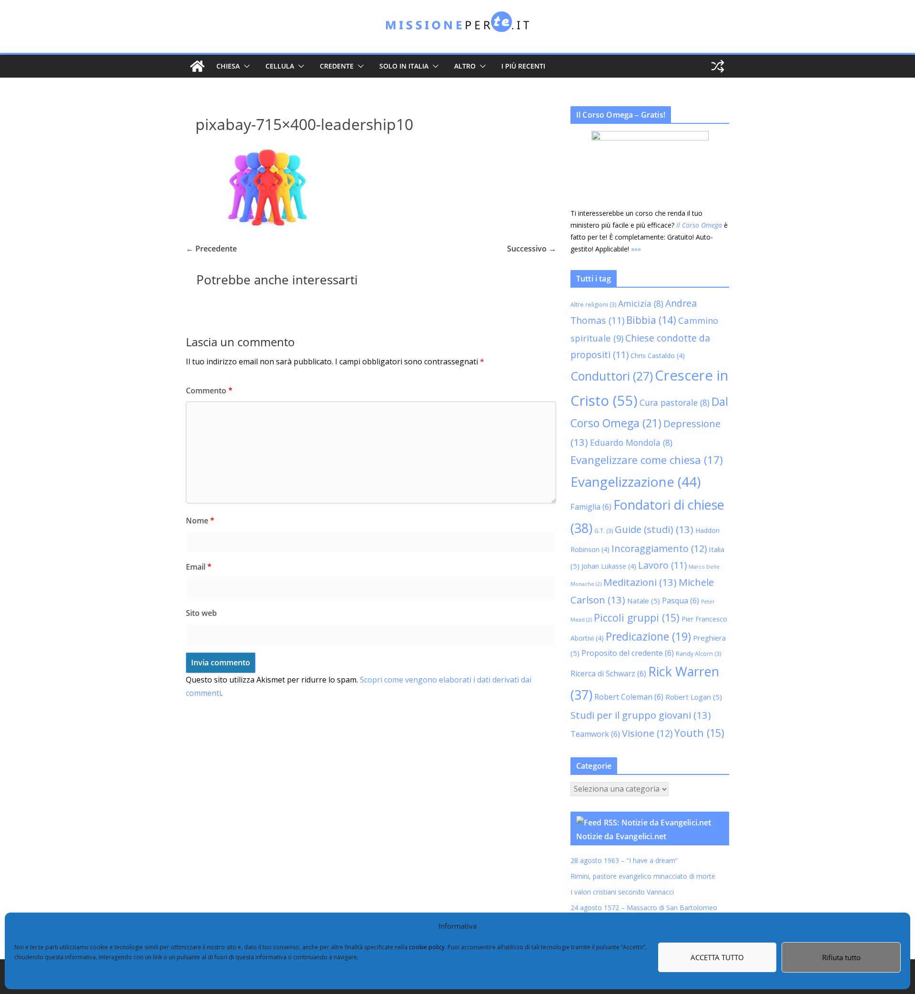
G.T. (603, 531)
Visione (647, 733)
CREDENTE (337, 65)
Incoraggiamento (659, 548)
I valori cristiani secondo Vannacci (622, 891)
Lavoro (662, 565)
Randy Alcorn (698, 654)
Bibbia (651, 320)
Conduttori (611, 376)
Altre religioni (593, 305)
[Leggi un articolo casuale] (717, 66)
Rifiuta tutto (841, 957)
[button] (245, 66)
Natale (643, 600)
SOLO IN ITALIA (403, 65)
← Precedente (211, 248)
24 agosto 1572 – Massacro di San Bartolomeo (643, 907)
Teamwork (595, 734)
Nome (200, 520)
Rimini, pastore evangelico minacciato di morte (642, 876)
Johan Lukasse (608, 566)
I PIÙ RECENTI (523, 65)
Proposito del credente (627, 653)
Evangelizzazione (635, 481)
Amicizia (640, 303)
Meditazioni (640, 582)
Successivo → (531, 248)
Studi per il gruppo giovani (640, 715)
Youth (699, 733)
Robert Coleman (628, 697)
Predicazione (648, 636)
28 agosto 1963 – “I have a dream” (624, 860)
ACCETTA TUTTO (717, 957)
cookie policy (427, 947)
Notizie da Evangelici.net (621, 836)
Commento (209, 390)
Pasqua (680, 600)
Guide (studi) (654, 529)
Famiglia (590, 507)
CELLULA (279, 65)
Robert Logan (693, 697)
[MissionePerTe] (197, 66)
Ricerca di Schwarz (608, 673)
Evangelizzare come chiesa (646, 459)
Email (199, 567)
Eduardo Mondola (631, 442)
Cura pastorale (675, 402)
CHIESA (228, 65)
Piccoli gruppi (637, 617)
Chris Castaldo (657, 355)
